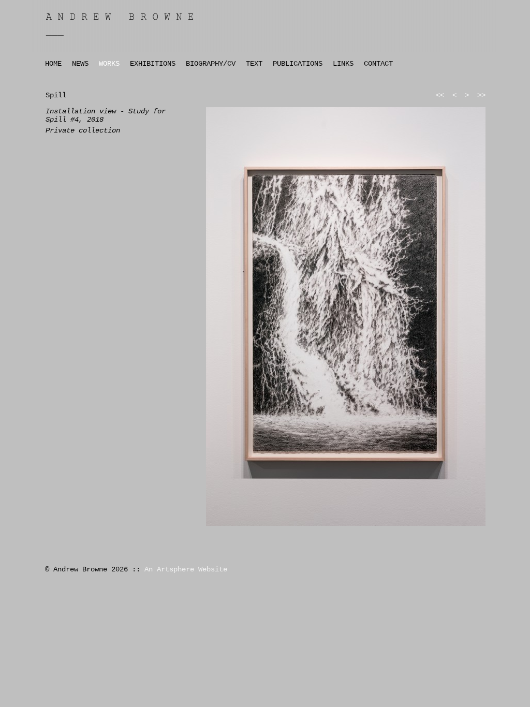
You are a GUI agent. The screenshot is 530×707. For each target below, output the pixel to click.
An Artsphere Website (185, 569)
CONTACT (378, 64)
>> (481, 95)
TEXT (254, 64)
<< (440, 95)
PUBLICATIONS (297, 64)
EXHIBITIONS (152, 64)
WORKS (109, 64)
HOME (53, 64)
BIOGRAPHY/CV (210, 64)
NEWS (80, 64)
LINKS (343, 64)
